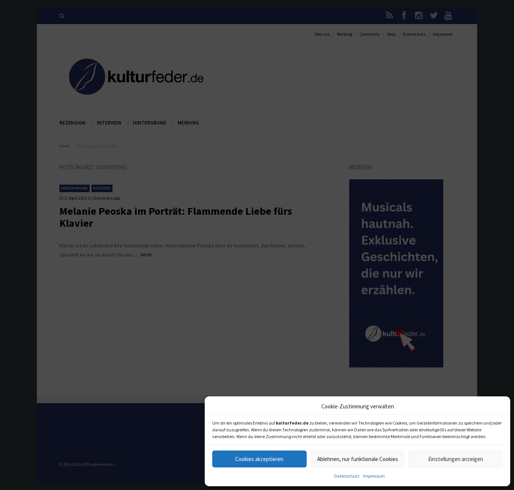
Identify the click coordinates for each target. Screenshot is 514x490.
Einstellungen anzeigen (455, 459)
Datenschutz (346, 476)
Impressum (374, 476)
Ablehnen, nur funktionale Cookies (357, 459)
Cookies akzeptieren (259, 459)
